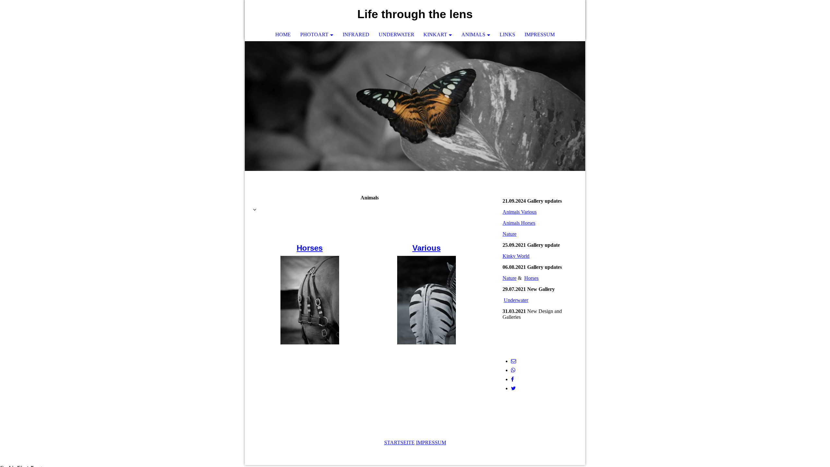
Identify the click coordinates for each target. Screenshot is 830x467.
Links (507, 34)
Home (283, 34)
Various (426, 248)
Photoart (314, 34)
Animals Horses (519, 223)
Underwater (396, 34)
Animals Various (520, 212)
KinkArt (435, 34)
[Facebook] (512, 379)
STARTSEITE (399, 442)
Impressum (540, 34)
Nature (509, 234)
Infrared (356, 34)
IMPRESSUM (431, 442)
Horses (310, 248)
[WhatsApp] (513, 370)
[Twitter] (513, 388)
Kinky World (516, 256)
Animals (473, 34)
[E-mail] (513, 361)
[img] (415, 106)
